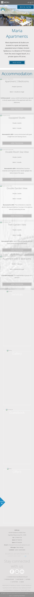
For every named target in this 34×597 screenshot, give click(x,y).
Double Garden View (17, 188)
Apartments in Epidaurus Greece (11, 585)
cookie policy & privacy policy (18, 577)
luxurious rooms (7, 588)
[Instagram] (17, 571)
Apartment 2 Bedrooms (17, 81)
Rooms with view (25, 590)
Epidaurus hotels (26, 588)
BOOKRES (22, 596)
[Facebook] (12, 571)
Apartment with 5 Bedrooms (17, 258)
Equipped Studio (17, 117)
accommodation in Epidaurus (11, 590)
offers (28, 579)
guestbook (19, 579)
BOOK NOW (25, 7)
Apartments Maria (8, 9)
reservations (9, 579)
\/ (17, 21)
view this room (17, 109)
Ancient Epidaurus (26, 585)
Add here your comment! (17, 413)
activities (15, 582)
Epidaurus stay (17, 588)
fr (33, 2)
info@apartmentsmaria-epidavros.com (19, 545)
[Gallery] (17, 352)
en (29, 2)
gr (31, 2)
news (22, 582)
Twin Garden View (17, 224)
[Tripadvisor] (22, 571)
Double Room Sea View (17, 151)
